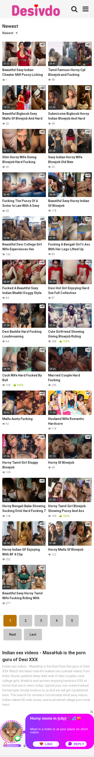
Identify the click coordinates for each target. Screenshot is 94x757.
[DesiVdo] (36, 11)
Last (33, 634)
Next (12, 634)
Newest (7, 33)
